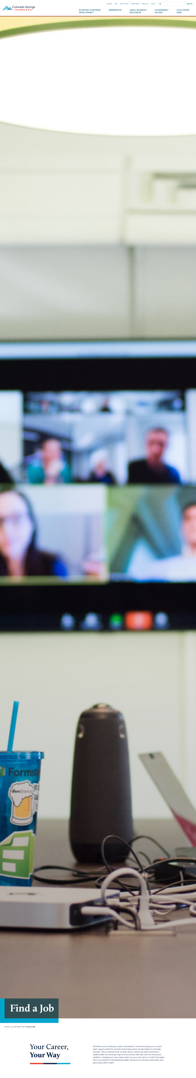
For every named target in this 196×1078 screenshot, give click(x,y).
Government (161, 11)
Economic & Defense (90, 11)
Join (115, 4)
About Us (145, 4)
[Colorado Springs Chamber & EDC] (18, 8)
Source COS (124, 4)
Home (7, 1027)
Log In (153, 4)
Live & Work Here (18, 1027)
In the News (135, 4)
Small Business (138, 11)
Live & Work (183, 11)
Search (189, 4)
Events (109, 4)
